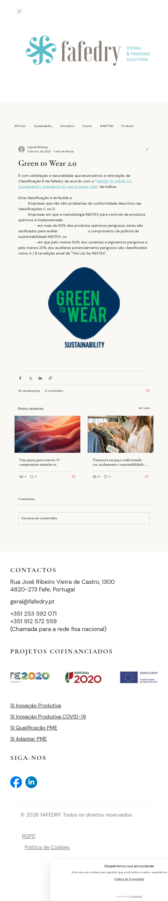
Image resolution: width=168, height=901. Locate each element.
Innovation (67, 126)
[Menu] (19, 11)
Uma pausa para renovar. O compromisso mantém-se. (39, 462)
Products (127, 126)
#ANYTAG (106, 126)
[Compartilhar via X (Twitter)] (30, 378)
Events (87, 126)
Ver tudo (144, 408)
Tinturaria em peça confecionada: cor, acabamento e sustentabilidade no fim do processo (120, 462)
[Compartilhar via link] (50, 378)
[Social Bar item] (16, 782)
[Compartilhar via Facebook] (20, 378)
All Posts (20, 126)
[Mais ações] (147, 149)
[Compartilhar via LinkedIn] (40, 378)
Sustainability (43, 126)
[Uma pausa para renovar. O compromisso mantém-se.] (47, 434)
